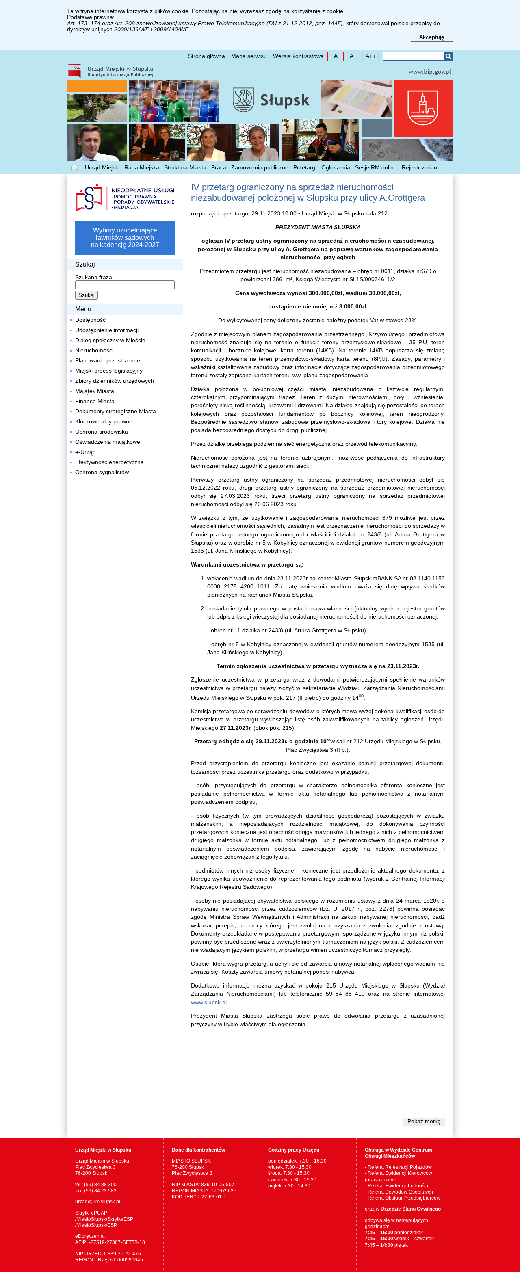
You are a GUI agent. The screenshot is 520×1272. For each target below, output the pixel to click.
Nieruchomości (94, 350)
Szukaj (448, 56)
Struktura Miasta (185, 168)
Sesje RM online (376, 168)
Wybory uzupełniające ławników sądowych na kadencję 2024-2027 (125, 237)
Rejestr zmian (419, 168)
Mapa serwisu (249, 56)
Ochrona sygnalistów (102, 472)
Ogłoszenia (335, 168)
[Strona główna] (74, 167)
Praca (218, 168)
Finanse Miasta (95, 401)
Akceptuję (431, 37)
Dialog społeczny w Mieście (110, 340)
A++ (369, 55)
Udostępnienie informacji (107, 330)
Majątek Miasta (94, 391)
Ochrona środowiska (101, 432)
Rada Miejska (141, 168)
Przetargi (304, 168)
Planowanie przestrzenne (107, 361)
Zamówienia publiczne (259, 168)
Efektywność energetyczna (109, 462)
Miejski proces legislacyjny (109, 371)
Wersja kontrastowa (298, 56)
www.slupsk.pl (209, 1002)
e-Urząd (85, 452)
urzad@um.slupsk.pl (97, 1202)
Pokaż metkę (424, 1121)
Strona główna (206, 56)
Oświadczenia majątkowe (107, 442)
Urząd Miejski (102, 168)
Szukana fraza (93, 277)
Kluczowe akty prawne (103, 422)
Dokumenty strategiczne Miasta (115, 411)
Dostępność (90, 320)
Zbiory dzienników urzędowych (114, 381)
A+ (351, 55)
